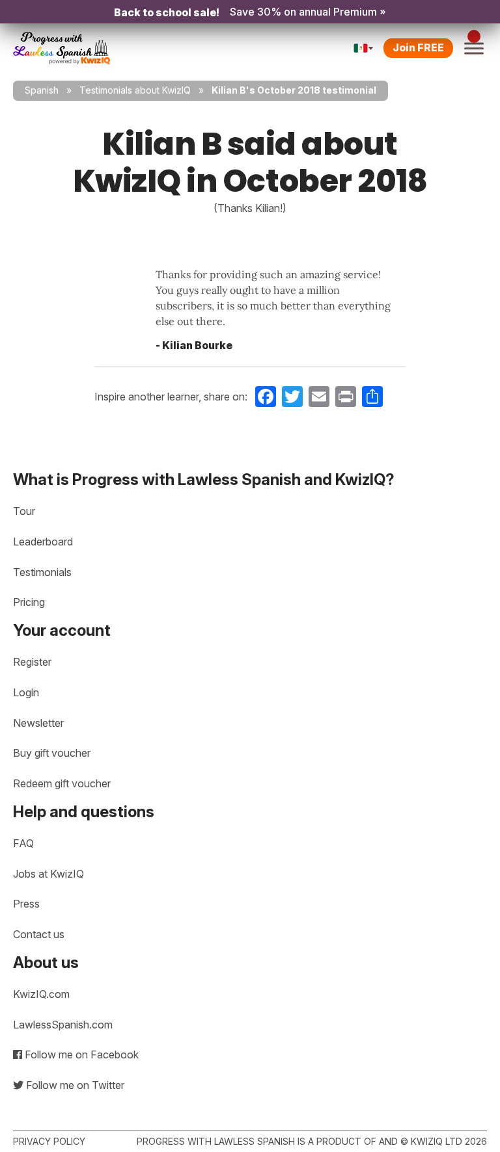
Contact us (38, 934)
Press (26, 903)
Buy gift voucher (51, 752)
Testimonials (42, 572)
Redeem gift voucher (62, 783)
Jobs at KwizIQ (48, 873)
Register (32, 661)
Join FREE (418, 47)
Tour (24, 510)
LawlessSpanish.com (63, 1024)
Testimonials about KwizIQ (135, 90)
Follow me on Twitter (73, 1085)
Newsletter (38, 722)
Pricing (29, 602)
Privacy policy (49, 1141)
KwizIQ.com (41, 994)
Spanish (42, 90)
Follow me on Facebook (80, 1054)
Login (26, 692)
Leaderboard (43, 541)
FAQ (23, 843)
